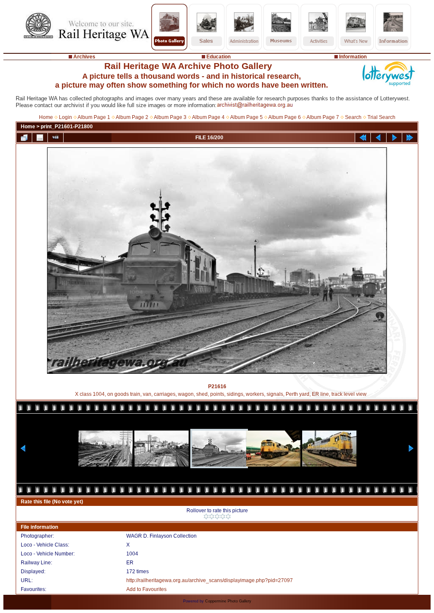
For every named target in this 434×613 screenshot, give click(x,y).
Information (353, 57)
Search (353, 117)
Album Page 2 (132, 117)
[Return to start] (362, 137)
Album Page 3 (170, 117)
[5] (228, 516)
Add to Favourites (146, 589)
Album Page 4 (208, 117)
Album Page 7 (322, 117)
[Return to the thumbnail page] (24, 137)
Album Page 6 (284, 117)
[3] (217, 516)
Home (46, 117)
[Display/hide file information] (39, 137)
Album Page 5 (246, 117)
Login (65, 117)
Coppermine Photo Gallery (228, 601)
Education (218, 57)
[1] (206, 516)
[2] (211, 516)
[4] (222, 516)
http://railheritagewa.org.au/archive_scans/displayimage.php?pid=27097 (209, 580)
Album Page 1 (94, 117)
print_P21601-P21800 (67, 127)
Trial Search (381, 117)
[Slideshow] (55, 137)
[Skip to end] (409, 137)
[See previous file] (378, 137)
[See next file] (394, 137)
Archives (84, 57)
